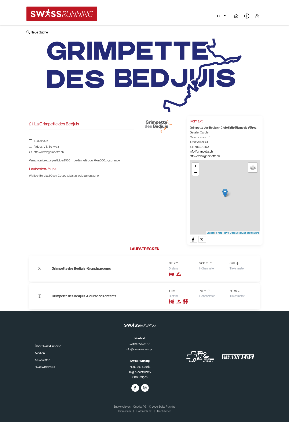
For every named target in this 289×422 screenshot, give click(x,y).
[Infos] (246, 16)
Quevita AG (139, 406)
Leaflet (210, 232)
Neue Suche (39, 32)
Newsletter (42, 360)
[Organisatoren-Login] (257, 16)
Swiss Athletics (45, 367)
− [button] (195, 172)
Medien (40, 353)
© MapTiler (221, 232)
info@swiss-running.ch (140, 349)
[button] (193, 239)
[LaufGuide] (236, 16)
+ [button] (195, 166)
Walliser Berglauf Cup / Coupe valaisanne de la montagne (64, 175)
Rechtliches (164, 411)
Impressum (124, 411)
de (220, 16)
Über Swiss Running (48, 346)
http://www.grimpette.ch (49, 152)
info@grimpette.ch (201, 151)
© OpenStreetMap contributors (243, 232)
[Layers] (252, 167)
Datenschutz (143, 411)
